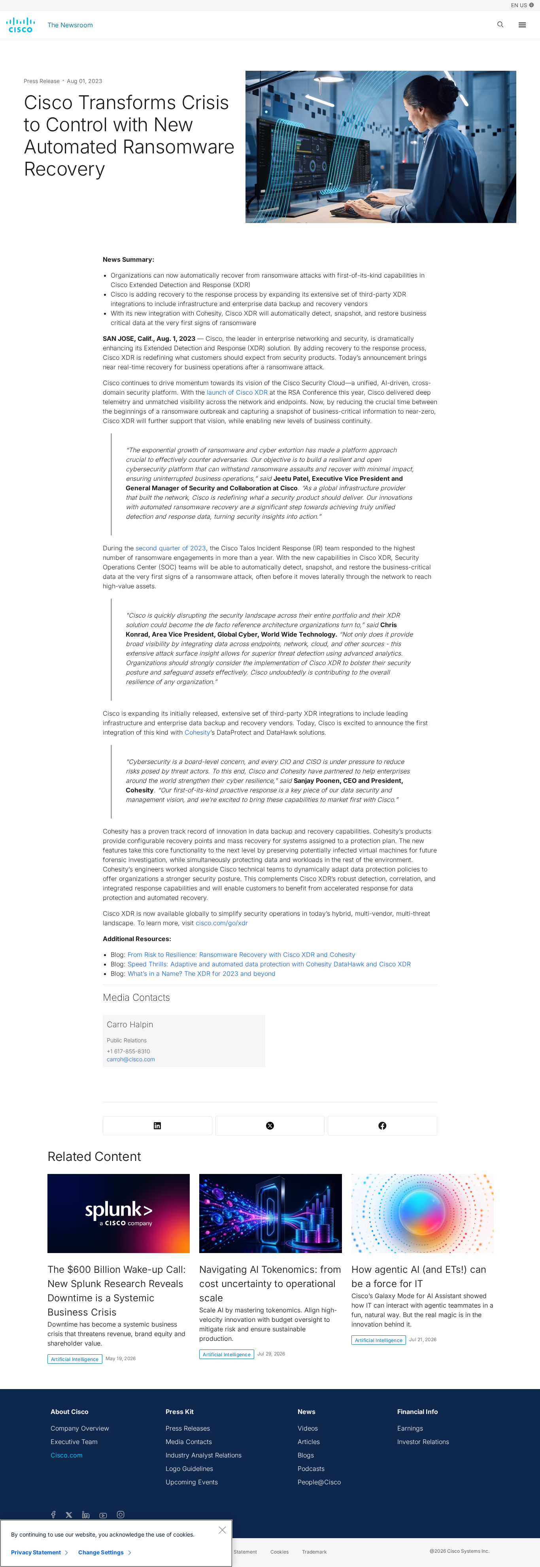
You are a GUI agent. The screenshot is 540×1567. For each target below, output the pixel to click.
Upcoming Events (192, 1482)
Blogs (306, 1455)
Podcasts (311, 1468)
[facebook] (53, 1516)
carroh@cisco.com (131, 1059)
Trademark (314, 1552)
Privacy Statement (36, 1552)
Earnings (410, 1428)
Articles (309, 1442)
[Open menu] (522, 24)
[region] (116, 1543)
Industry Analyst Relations (204, 1455)
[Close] (222, 1530)
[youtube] (103, 1516)
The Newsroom (70, 25)
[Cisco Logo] (20, 24)
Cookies (279, 1552)
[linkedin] (86, 1516)
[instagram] (120, 1516)
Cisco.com (67, 1455)
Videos (308, 1428)
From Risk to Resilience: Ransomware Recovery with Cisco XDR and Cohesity (241, 954)
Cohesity (197, 732)
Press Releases (188, 1428)
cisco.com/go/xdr (222, 923)
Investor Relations (423, 1442)
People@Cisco (319, 1482)
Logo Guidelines (189, 1468)
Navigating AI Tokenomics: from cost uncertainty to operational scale (270, 1284)
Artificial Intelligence (75, 1359)
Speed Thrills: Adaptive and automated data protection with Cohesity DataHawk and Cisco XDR (269, 964)
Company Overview (80, 1428)
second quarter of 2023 (171, 548)
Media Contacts (189, 1442)
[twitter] (69, 1516)
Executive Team (74, 1442)
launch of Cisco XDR (237, 392)
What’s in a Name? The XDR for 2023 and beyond (202, 973)
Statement (245, 1552)
